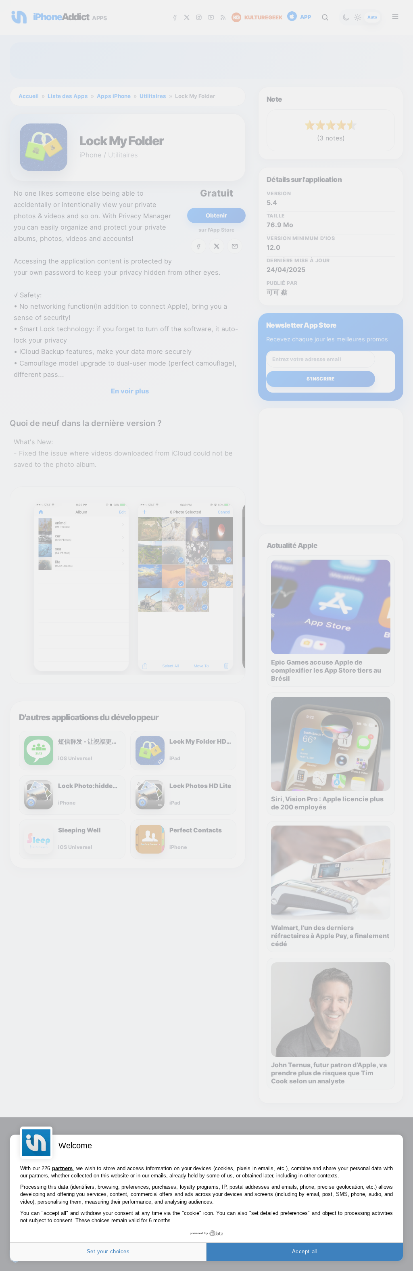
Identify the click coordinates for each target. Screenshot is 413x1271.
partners (62, 1168)
